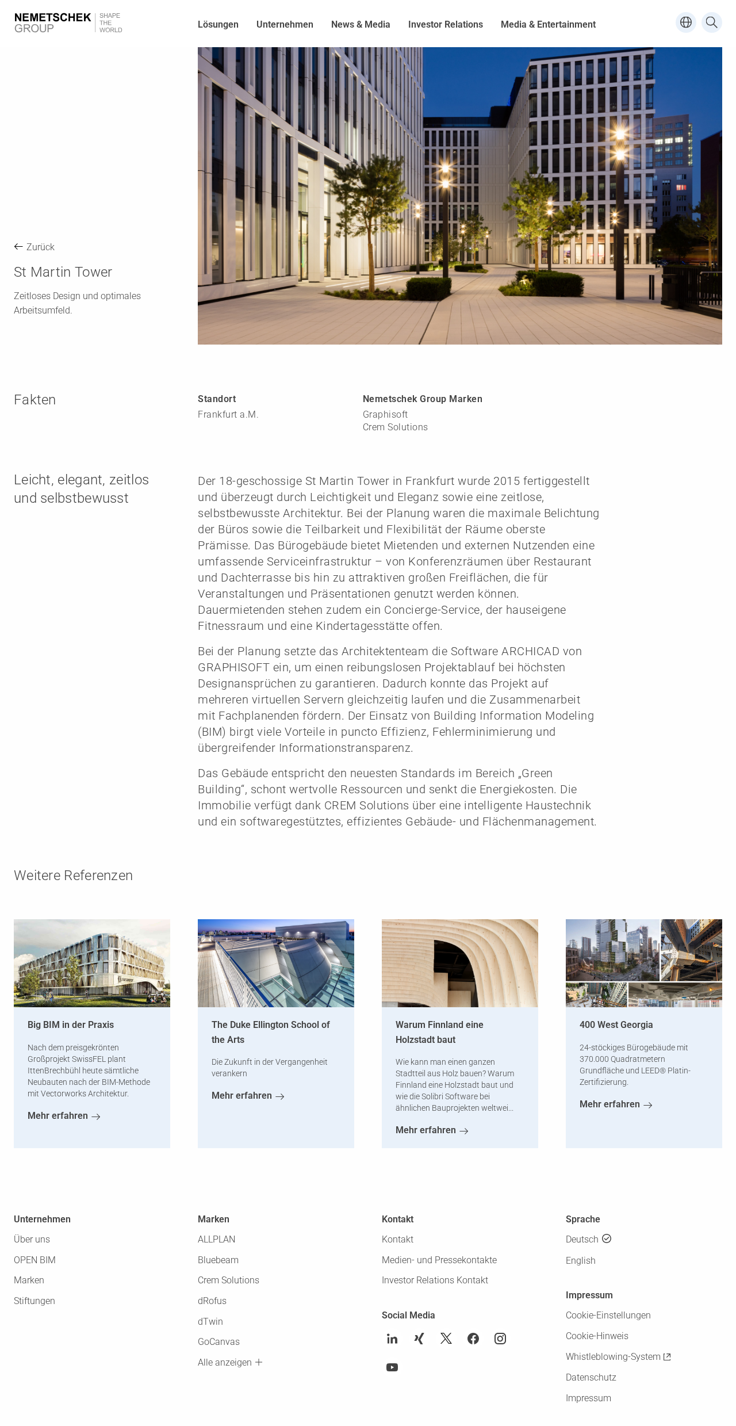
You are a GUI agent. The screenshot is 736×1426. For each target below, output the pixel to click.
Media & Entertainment (548, 24)
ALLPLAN (216, 1239)
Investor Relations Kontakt (435, 1280)
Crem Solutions (228, 1280)
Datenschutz (591, 1377)
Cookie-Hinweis (597, 1336)
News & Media (360, 24)
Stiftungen (34, 1300)
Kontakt (397, 1239)
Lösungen (218, 24)
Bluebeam (218, 1260)
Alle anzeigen (225, 1362)
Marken (29, 1280)
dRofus (212, 1300)
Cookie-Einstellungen (608, 1315)
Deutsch (582, 1239)
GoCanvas (219, 1341)
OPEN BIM (35, 1260)
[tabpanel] (460, 196)
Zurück (40, 247)
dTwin (210, 1321)
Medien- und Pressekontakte (439, 1260)
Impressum (588, 1398)
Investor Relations (445, 24)
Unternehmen (284, 24)
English (581, 1260)
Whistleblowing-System (613, 1356)
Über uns (32, 1239)
